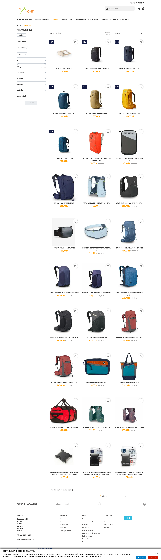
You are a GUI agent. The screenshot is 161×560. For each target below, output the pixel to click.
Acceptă (141, 557)
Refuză (153, 557)
